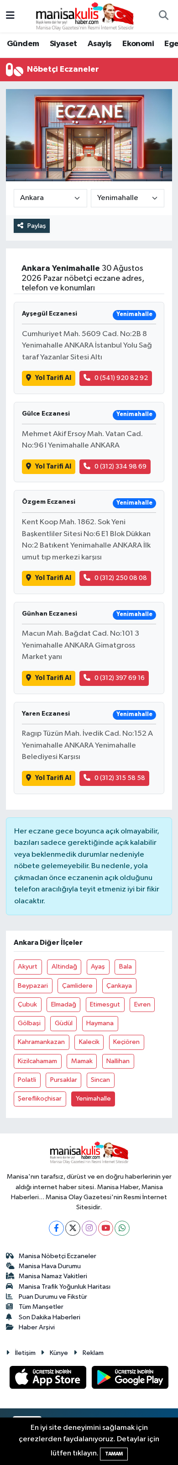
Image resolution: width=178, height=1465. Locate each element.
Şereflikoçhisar (40, 1098)
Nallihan (118, 1061)
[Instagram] (89, 1228)
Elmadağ (63, 1004)
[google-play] (130, 1379)
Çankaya (119, 985)
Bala (125, 966)
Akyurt (27, 966)
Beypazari (33, 985)
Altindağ (64, 966)
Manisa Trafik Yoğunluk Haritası (64, 1286)
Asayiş (99, 44)
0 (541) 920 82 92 (121, 377)
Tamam (114, 1453)
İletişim (25, 1352)
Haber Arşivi (37, 1327)
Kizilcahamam (37, 1061)
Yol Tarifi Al (53, 377)
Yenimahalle (93, 1098)
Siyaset (63, 44)
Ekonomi (138, 44)
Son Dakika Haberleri (49, 1317)
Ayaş (98, 966)
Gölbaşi (29, 1023)
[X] (72, 1228)
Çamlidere (77, 985)
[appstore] (49, 1379)
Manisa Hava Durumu (50, 1266)
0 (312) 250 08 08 (120, 577)
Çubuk (27, 1004)
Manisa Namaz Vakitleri (53, 1276)
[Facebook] (56, 1228)
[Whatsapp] (122, 1228)
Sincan (100, 1079)
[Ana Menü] (10, 16)
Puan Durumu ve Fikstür (53, 1296)
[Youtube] (105, 1228)
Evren (142, 1004)
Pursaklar (63, 1079)
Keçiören (126, 1041)
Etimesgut (105, 1004)
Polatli (27, 1079)
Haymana (100, 1023)
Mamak (82, 1061)
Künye (59, 1352)
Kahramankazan (41, 1041)
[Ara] (163, 16)
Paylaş (36, 225)
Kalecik (89, 1041)
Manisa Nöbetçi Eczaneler (57, 1256)
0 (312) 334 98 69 (120, 466)
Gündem (23, 44)
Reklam (93, 1352)
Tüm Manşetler (41, 1306)
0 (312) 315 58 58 (119, 778)
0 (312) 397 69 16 (119, 678)
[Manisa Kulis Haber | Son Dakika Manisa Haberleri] (85, 15)
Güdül (64, 1023)
